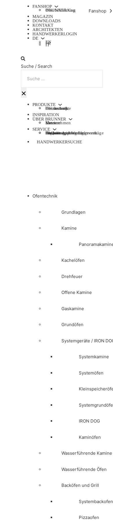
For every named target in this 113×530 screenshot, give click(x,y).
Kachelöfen (73, 260)
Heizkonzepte (58, 108)
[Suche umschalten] (23, 58)
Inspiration (45, 114)
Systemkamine (94, 356)
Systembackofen (96, 501)
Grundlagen (73, 212)
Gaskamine (72, 308)
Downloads (46, 21)
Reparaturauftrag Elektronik (71, 133)
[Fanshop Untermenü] (56, 6)
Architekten (47, 29)
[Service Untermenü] (54, 129)
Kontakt (42, 25)
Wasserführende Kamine (86, 453)
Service (41, 129)
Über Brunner (49, 119)
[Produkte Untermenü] (60, 105)
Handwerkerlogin (54, 34)
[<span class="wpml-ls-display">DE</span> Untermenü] (43, 38)
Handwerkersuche (59, 142)
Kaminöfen (90, 437)
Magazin (42, 16)
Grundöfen (72, 324)
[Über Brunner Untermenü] (70, 119)
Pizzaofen (89, 517)
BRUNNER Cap (60, 10)
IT (47, 45)
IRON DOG (89, 421)
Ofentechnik (44, 196)
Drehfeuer (72, 276)
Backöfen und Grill (80, 485)
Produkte (44, 105)
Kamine (69, 228)
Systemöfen (91, 373)
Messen (52, 122)
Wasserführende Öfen (84, 469)
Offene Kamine (76, 292)
